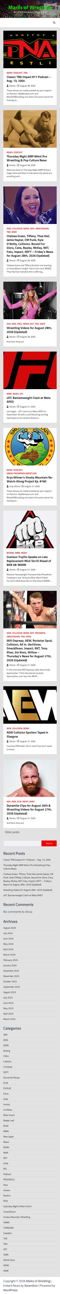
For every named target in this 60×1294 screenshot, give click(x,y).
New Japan (8, 1136)
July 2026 (8, 933)
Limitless (7, 1109)
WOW (6, 1265)
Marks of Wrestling (30, 7)
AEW (9, 228)
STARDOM (8, 1227)
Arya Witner (15, 486)
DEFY (6, 1072)
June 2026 (8, 938)
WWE (14, 232)
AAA (9, 324)
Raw (5, 1185)
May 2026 (8, 944)
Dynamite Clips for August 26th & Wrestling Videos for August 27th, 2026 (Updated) (29, 809)
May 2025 (8, 1008)
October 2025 (10, 981)
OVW (5, 1163)
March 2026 (9, 954)
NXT (32, 324)
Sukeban (7, 1233)
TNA (26, 73)
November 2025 (11, 976)
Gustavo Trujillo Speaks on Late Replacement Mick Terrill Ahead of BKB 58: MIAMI (29, 561)
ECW (19, 801)
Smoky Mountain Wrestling (22, 473)
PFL (5, 1168)
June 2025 (8, 1003)
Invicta (6, 1104)
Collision (17, 228)
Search (49, 843)
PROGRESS (40, 633)
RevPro (6, 1195)
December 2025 (11, 970)
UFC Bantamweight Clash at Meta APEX (28, 400)
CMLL (19, 324)
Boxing (10, 553)
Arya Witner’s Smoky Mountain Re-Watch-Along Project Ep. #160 (30, 479)
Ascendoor (31, 1285)
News (9, 73)
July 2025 (8, 997)
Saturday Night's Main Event (17, 1206)
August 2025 (9, 992)
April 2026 (8, 949)
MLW (5, 1126)
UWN (5, 1254)
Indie (5, 1099)
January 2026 (10, 965)
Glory (5, 1093)
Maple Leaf (8, 1120)
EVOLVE (7, 1088)
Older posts (12, 832)
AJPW (6, 1045)
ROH (32, 228)
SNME (6, 1222)
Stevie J (12, 85)
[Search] (54, 22)
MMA (9, 393)
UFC (21, 393)
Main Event (9, 1115)
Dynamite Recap (11, 1077)
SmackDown (42, 228)
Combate (7, 1066)
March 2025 (9, 1019)
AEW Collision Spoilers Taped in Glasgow (27, 734)
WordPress (10, 1290)
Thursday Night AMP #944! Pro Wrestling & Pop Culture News (27, 158)
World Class (9, 1260)
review (6, 1190)
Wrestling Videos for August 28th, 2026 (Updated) (29, 330)
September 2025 (11, 987)
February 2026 (10, 960)
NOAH (6, 1147)
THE (5, 1238)
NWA (5, 1152)
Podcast (18, 73)
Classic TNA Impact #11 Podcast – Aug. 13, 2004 (29, 79)
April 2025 (8, 1013)
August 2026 (9, 928)
